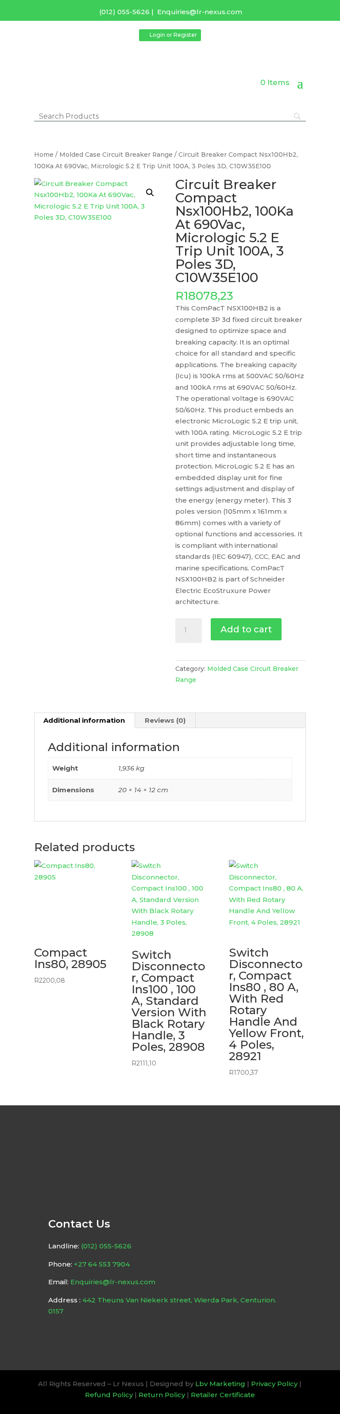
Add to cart (246, 629)
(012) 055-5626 (124, 12)
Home (44, 154)
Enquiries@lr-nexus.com (199, 12)
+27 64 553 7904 (102, 1264)
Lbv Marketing (220, 1383)
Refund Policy (109, 1395)
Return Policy (162, 1395)
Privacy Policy (274, 1383)
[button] (150, 193)
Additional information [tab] (84, 720)
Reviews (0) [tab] (165, 720)
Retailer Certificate (223, 1395)
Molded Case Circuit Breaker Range (116, 154)
